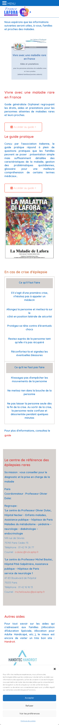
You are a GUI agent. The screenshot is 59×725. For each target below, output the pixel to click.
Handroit (9, 641)
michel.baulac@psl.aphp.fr (30, 591)
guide (7, 435)
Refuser (29, 705)
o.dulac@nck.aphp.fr (27, 552)
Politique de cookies (28, 721)
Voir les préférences (29, 713)
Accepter (29, 697)
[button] (54, 669)
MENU (11, 3)
